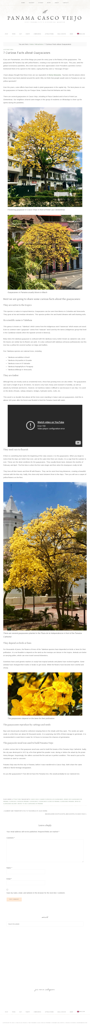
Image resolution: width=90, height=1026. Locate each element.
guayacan (12, 801)
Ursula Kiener (71, 1022)
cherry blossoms (55, 75)
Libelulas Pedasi (21, 1022)
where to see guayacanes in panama (30, 803)
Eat (20, 1012)
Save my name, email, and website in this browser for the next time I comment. (36, 893)
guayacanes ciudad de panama (49, 801)
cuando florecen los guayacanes (51, 799)
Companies (37, 1012)
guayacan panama (23, 801)
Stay (6, 1012)
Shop (71, 1012)
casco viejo (35, 799)
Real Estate (62, 1012)
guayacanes (34, 801)
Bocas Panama (46, 1022)
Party (28, 1012)
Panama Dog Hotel (58, 1022)
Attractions (8, 49)
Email (9, 879)
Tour (13, 1012)
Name (9, 868)
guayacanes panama (67, 801)
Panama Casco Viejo (45, 18)
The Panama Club (34, 1022)
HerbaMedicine (82, 1022)
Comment (11, 838)
